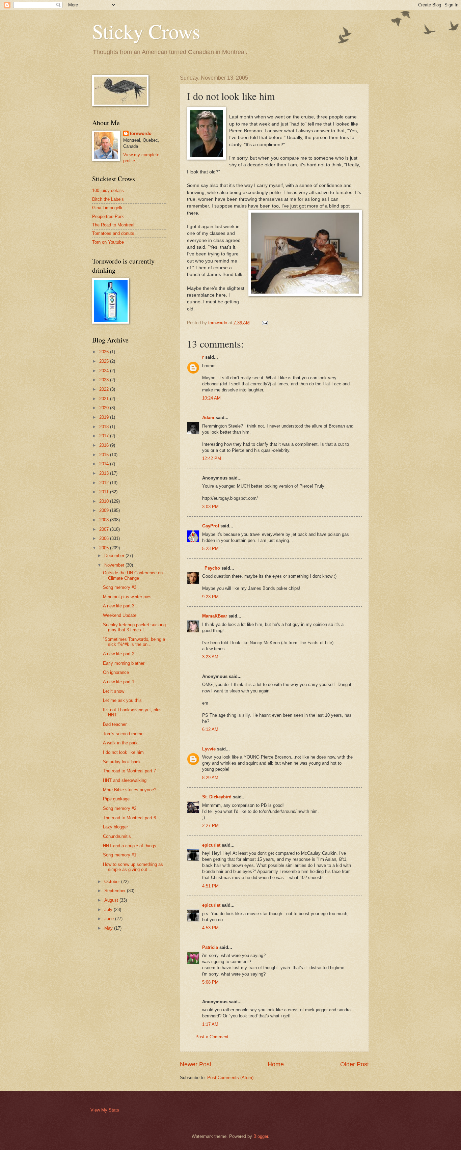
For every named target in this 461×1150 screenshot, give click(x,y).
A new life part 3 (118, 605)
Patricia (210, 947)
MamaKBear (214, 616)
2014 (104, 463)
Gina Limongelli (107, 207)
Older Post (354, 1064)
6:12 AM (210, 729)
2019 (104, 417)
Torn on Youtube (108, 242)
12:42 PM (211, 458)
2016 (104, 445)
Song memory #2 (119, 808)
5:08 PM (210, 982)
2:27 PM (210, 825)
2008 (104, 519)
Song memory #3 (119, 587)
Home (276, 1064)
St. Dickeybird (217, 796)
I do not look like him (123, 752)
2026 (104, 351)
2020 (104, 407)
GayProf (210, 525)
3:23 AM (210, 656)
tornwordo (141, 133)
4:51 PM (210, 885)
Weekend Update (119, 615)
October (112, 881)
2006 (104, 538)
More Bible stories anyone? (129, 789)
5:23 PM (210, 548)
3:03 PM (210, 506)
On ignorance (116, 672)
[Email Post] (264, 322)
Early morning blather (123, 663)
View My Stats (104, 1110)
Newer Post (195, 1064)
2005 (104, 547)
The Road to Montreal (113, 224)
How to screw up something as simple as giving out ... (133, 867)
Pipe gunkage (116, 798)
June (109, 918)
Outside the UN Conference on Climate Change (133, 575)
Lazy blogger (115, 826)
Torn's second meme (123, 733)
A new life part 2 (118, 653)
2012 (104, 482)
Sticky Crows (146, 31)
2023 (104, 379)
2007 (104, 529)
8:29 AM (210, 777)
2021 (104, 398)
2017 (104, 435)
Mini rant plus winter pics (127, 596)
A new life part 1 (118, 681)
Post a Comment (211, 1036)
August (111, 900)
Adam (208, 417)
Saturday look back (122, 761)
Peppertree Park (108, 216)
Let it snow (113, 691)
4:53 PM (210, 927)
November (115, 565)
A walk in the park (120, 742)
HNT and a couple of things (129, 845)
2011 (104, 491)
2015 (104, 454)
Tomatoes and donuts (113, 233)
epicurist (211, 845)
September (115, 890)
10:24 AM (211, 398)
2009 (104, 510)
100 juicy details (108, 190)
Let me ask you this (122, 700)
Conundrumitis (117, 836)
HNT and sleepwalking (124, 780)
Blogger (260, 1136)
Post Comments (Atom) (230, 1077)
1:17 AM (210, 1024)
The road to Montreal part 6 (129, 817)
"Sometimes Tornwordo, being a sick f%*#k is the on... (134, 642)
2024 (104, 370)
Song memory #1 (119, 854)
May (109, 928)
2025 (104, 361)
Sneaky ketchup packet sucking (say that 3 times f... (134, 627)
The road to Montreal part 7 (129, 770)
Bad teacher (115, 724)
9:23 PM (210, 596)
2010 (104, 501)
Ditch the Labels (108, 199)
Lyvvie (209, 748)
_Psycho (211, 568)
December (115, 555)
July (109, 909)
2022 (104, 389)
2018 (104, 426)
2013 (104, 473)
